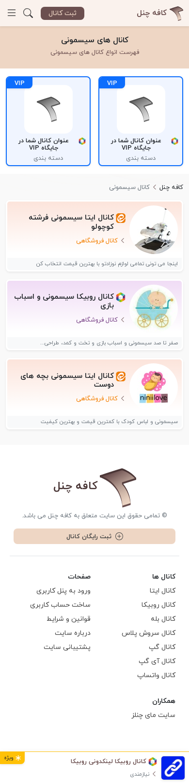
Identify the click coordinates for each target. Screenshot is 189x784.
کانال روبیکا (158, 605)
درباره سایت (73, 633)
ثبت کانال (62, 13)
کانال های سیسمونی (94, 40)
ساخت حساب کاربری (60, 605)
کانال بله (163, 619)
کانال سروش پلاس (148, 633)
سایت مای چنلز (153, 715)
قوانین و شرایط (69, 619)
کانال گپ (162, 647)
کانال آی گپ (157, 661)
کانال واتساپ (156, 675)
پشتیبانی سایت (67, 647)
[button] (28, 13)
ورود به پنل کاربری (63, 591)
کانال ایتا (162, 591)
